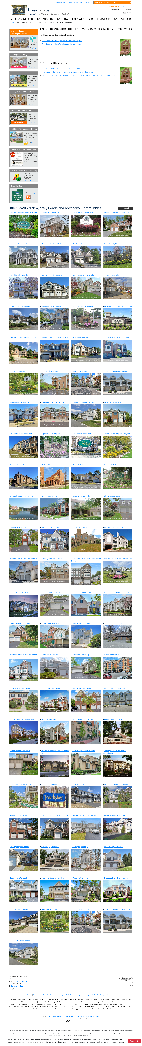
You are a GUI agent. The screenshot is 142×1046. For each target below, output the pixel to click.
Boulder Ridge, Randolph (113, 847)
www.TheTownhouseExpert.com (80, 2)
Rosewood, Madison (111, 465)
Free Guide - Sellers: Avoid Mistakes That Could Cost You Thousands (67, 72)
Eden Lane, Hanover (17, 371)
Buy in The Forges (83, 995)
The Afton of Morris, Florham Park (116, 337)
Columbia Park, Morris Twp (20, 592)
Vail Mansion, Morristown (113, 719)
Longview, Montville (79, 527)
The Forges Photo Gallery (66, 995)
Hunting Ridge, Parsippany (20, 815)
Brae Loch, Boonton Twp (50, 213)
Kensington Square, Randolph (52, 878)
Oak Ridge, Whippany (80, 909)
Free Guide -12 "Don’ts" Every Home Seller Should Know (62, 69)
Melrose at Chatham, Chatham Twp (54, 244)
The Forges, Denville (111, 275)
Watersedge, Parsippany (50, 847)
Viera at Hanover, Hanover (19, 402)
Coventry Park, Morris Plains (51, 559)
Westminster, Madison (49, 496)
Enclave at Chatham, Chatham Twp (23, 244)
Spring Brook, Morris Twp (113, 623)
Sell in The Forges (98, 995)
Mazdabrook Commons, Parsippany (54, 815)
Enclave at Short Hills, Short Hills (116, 878)
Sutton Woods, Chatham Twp (115, 244)
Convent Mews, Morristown (20, 688)
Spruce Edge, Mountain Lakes (83, 751)
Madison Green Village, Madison (22, 465)
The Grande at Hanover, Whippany (117, 909)
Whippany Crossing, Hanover (83, 402)
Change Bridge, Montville (113, 496)
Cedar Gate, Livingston (112, 402)
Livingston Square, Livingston (21, 434)
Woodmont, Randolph (80, 878)
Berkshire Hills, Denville (19, 275)
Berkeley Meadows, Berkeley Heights (23, 213)
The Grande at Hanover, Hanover (116, 371)
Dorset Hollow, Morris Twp (51, 592)
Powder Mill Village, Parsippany (84, 815)
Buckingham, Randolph (18, 878)
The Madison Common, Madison (22, 496)
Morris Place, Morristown (81, 688)
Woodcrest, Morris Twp (50, 655)
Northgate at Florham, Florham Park (54, 337)
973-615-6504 (126, 7)
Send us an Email (17, 986)
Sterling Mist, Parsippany (19, 847)
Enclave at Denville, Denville (51, 275)
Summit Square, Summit (19, 909)
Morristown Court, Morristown (115, 688)
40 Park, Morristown (111, 655)
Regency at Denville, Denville (83, 275)
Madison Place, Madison (50, 465)
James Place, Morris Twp (81, 592)
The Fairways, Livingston (81, 434)
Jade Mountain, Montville (50, 527)
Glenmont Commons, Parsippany (116, 784)
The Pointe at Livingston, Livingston (117, 434)
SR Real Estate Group (60, 2)
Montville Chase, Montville (114, 527)
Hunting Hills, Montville (18, 527)
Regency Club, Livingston (50, 434)
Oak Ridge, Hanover (79, 371)
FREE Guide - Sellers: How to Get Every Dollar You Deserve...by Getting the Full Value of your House (78, 75)
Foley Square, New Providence (21, 784)
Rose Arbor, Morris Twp (81, 623)
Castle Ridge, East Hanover (20, 306)
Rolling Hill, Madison (80, 465)
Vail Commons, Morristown (82, 719)
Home (11, 23)
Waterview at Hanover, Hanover (53, 402)
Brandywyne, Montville (81, 496)
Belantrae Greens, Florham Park (84, 306)
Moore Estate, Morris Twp (50, 623)
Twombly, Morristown (49, 719)
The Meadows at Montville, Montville (23, 559)
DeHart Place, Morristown (50, 688)
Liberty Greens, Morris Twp (20, 623)
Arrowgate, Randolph (80, 847)
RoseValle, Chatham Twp (81, 244)
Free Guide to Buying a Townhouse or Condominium (61, 44)
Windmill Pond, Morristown (20, 751)
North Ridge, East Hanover (51, 306)
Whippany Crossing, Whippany (21, 940)
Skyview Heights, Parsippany (114, 815)
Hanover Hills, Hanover (49, 371)
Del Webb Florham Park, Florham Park (118, 306)
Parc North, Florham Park (81, 337)
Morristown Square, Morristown (22, 719)
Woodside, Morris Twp (80, 655)
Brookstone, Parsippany (50, 784)
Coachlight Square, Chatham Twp (116, 213)
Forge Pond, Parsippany (81, 784)
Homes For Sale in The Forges (44, 995)
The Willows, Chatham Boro (82, 213)
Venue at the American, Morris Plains (118, 559)
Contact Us (111, 995)
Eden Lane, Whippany (49, 909)
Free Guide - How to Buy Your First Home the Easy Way (62, 41)
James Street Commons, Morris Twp (117, 592)
